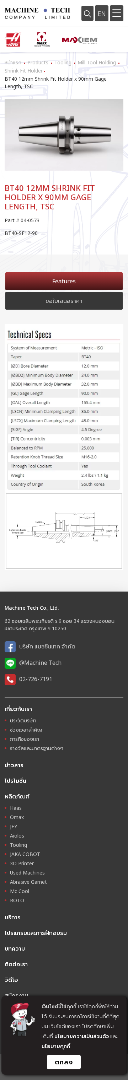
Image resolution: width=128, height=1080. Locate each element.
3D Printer (22, 863)
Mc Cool (19, 891)
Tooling (62, 62)
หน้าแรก (13, 62)
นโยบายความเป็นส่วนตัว (81, 1036)
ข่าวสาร (14, 765)
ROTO (17, 900)
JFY (13, 826)
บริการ (13, 917)
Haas (16, 807)
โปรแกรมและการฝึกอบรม (36, 933)
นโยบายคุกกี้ (56, 1046)
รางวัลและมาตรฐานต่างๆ (36, 748)
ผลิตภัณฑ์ (17, 796)
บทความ (15, 948)
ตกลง (64, 1062)
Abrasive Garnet (28, 881)
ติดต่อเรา (16, 964)
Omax (17, 817)
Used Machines (27, 872)
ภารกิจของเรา (24, 739)
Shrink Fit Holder (24, 70)
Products (37, 62)
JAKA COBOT (25, 854)
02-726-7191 (35, 679)
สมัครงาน (16, 995)
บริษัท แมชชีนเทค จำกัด (47, 646)
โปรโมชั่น (15, 781)
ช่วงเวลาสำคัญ (26, 729)
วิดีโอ (11, 980)
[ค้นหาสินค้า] (87, 13)
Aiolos (17, 835)
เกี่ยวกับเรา (18, 709)
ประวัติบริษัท (23, 720)
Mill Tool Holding (97, 62)
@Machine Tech (40, 663)
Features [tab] (64, 281)
